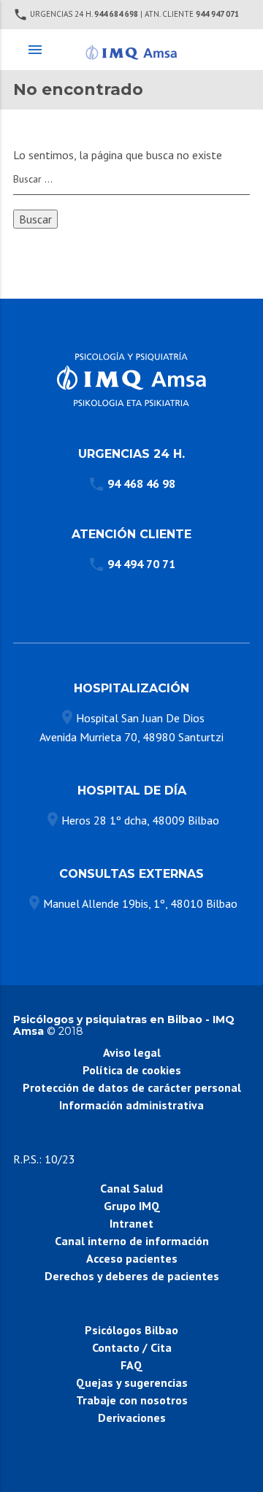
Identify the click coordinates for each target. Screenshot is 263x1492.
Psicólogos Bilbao (131, 1330)
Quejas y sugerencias (132, 1382)
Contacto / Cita (132, 1347)
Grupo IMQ (132, 1205)
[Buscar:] (131, 180)
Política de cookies (132, 1070)
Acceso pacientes (132, 1258)
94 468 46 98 (141, 483)
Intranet (131, 1223)
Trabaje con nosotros (132, 1400)
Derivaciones (132, 1417)
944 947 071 (217, 14)
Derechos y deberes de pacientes (132, 1276)
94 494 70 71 (141, 563)
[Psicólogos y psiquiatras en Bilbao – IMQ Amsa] (131, 49)
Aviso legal (132, 1052)
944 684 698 (116, 14)
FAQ (131, 1365)
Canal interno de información (132, 1240)
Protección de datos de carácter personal (132, 1087)
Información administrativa (131, 1105)
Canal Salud (131, 1188)
